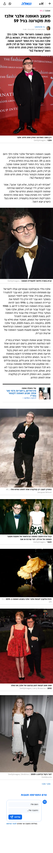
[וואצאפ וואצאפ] (10, 3)
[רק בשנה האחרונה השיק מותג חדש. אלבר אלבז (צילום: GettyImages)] (26, 99)
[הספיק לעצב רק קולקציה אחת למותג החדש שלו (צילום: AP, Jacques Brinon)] (26, 452)
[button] (41, 3)
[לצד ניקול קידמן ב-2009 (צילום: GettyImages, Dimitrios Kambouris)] (26, 737)
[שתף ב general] (4, 3)
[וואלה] (26, 3)
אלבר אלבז (46, 784)
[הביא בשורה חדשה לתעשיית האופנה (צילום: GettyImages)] (26, 246)
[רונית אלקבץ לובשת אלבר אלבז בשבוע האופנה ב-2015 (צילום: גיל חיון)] (26, 577)
